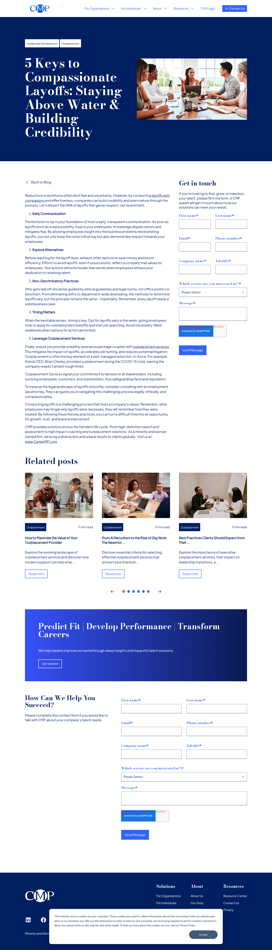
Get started (50, 664)
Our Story (197, 903)
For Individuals (166, 903)
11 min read (85, 527)
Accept (203, 934)
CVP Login (208, 8)
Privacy (228, 910)
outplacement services (151, 347)
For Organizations (168, 896)
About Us (197, 896)
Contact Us (237, 8)
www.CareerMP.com (41, 442)
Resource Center (235, 896)
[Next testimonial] (159, 591)
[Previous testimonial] (112, 591)
